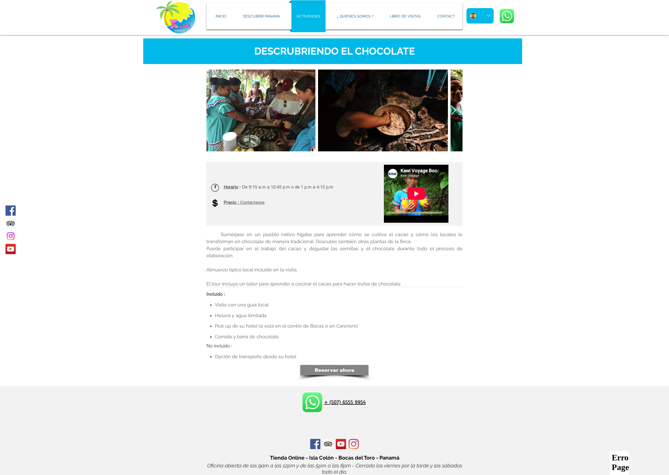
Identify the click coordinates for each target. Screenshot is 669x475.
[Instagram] (10, 236)
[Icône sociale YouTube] (341, 444)
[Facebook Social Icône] (315, 444)
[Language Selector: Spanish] (480, 16)
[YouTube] (10, 249)
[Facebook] (10, 210)
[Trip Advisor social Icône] (328, 444)
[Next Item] (454, 110)
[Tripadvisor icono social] (10, 223)
